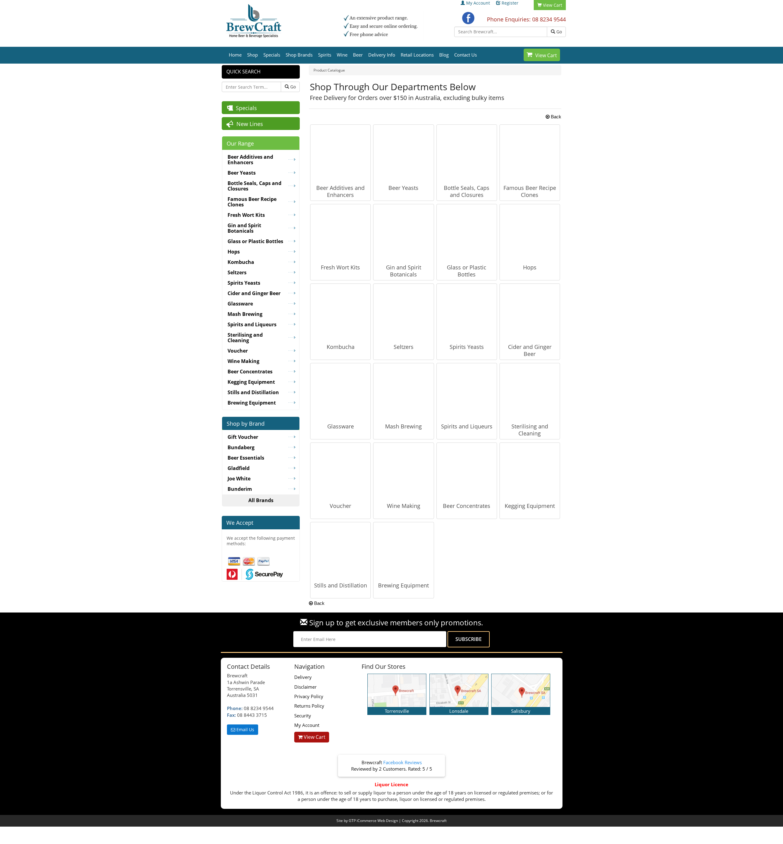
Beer (358, 55)
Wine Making (403, 505)
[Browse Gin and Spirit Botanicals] (403, 233)
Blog (444, 55)
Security (302, 716)
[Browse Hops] (530, 233)
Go (558, 32)
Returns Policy (309, 706)
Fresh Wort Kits (340, 267)
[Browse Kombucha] (340, 313)
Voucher (340, 505)
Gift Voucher (243, 437)
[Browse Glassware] (340, 392)
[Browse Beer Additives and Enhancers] (340, 154)
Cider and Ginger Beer (529, 350)
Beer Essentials (246, 458)
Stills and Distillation (340, 585)
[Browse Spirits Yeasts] (467, 313)
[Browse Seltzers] (403, 313)
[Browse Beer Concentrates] (467, 472)
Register (510, 3)
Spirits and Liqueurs (466, 426)
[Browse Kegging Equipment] (530, 472)
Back (555, 116)
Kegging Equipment (530, 505)
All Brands (260, 500)
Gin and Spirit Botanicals (403, 271)
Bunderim (240, 489)
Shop (252, 55)
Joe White (239, 478)
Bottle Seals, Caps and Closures (466, 191)
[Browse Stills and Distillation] (340, 551)
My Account (478, 3)
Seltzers (404, 346)
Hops (529, 267)
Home (235, 55)
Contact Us (465, 55)
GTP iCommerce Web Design (373, 820)
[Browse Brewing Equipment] (403, 551)
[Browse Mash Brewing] (403, 392)
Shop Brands (299, 55)
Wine (342, 55)
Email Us (244, 729)
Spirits (324, 55)
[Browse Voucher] (340, 472)
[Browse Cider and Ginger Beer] (530, 313)
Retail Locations (417, 55)
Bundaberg (241, 447)
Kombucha (340, 346)
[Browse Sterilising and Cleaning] (530, 392)
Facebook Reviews (402, 762)
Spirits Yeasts (467, 346)
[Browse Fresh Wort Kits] (340, 233)
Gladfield (239, 468)
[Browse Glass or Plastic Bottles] (467, 233)
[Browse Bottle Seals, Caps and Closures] (467, 154)
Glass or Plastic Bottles (466, 271)
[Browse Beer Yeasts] (403, 154)
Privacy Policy (308, 696)
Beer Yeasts (403, 187)
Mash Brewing (403, 426)
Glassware (340, 426)
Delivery (303, 677)
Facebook (468, 18)
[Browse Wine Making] (403, 472)
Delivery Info (381, 55)
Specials (271, 55)
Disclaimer (305, 687)
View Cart (546, 55)
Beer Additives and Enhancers (340, 191)
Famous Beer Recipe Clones (529, 191)
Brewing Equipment (403, 585)
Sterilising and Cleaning (529, 430)
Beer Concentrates (466, 505)
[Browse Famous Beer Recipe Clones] (530, 154)
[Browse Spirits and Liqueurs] (467, 392)
